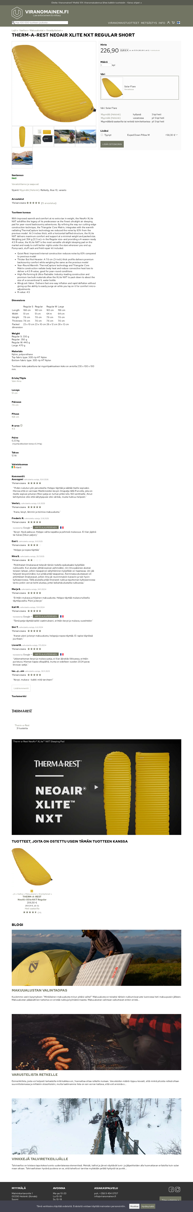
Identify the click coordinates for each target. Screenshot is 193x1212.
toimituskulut (155, 50)
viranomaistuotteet (123, 23)
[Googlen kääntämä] (21, 527)
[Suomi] (179, 23)
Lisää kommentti (21, 688)
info (162, 23)
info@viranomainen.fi (105, 1196)
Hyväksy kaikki (148, 1206)
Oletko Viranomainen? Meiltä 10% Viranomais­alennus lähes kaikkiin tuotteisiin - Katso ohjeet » (96, 2)
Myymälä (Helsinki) (111, 114)
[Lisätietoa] (21, 425)
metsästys (149, 23)
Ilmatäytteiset (54, 30)
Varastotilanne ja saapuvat (25, 184)
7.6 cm (15, 404)
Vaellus (24, 30)
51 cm (15, 393)
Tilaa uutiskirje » (170, 1200)
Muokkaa (134, 1206)
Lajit (15, 30)
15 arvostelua (48, 203)
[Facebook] (171, 1190)
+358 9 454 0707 (108, 1193)
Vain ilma (16, 381)
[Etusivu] (40, 18)
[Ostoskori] (173, 23)
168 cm (15, 416)
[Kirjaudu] (168, 23)
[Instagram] (177, 1190)
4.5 (13, 428)
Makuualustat (37, 30)
